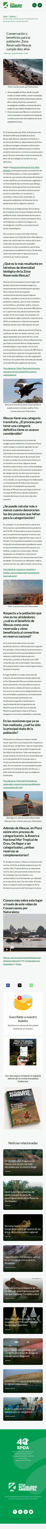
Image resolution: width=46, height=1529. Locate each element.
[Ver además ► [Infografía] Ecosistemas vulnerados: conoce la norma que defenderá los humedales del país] (21, 784)
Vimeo (18, 964)
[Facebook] (8, 985)
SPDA (16, 1519)
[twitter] (20, 1512)
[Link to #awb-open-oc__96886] (34, 5)
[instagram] (26, 1512)
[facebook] (15, 1512)
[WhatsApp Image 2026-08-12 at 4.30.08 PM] (23, 1088)
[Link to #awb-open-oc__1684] (40, 5)
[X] (19, 985)
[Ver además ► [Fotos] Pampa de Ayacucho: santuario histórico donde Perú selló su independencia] (21, 371)
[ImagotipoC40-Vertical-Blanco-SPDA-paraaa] (23, 1439)
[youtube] (31, 1512)
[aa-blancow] (23, 1483)
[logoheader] (12, 3)
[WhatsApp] (31, 985)
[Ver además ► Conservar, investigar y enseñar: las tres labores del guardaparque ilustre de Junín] (21, 572)
